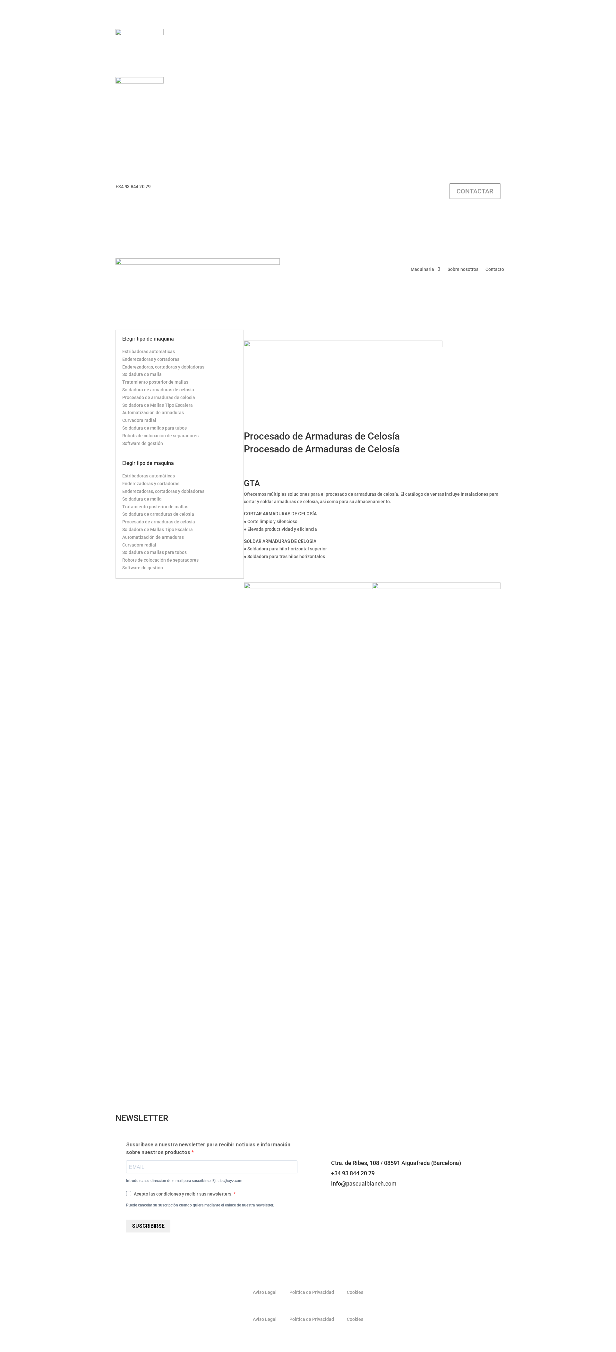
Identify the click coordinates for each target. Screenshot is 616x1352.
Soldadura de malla (142, 374)
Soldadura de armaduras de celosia (158, 389)
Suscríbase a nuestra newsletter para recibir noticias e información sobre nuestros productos (208, 1148)
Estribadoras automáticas (148, 351)
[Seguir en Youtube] (369, 188)
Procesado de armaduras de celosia (158, 397)
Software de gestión (142, 443)
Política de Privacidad (311, 1292)
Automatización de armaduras (153, 412)
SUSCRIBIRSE (148, 1226)
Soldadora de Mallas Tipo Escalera (157, 405)
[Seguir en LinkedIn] (356, 188)
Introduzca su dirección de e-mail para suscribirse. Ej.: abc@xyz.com (184, 1181)
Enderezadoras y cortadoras (150, 359)
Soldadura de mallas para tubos (154, 428)
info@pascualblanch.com (189, 186)
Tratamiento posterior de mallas (155, 382)
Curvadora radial (139, 420)
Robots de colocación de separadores (160, 435)
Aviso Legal (265, 1292)
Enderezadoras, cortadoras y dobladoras (163, 366)
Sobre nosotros (463, 269)
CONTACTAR (475, 191)
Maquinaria (422, 269)
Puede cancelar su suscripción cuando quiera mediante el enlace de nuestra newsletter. (200, 1205)
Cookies (355, 1292)
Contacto (494, 269)
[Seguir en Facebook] (343, 188)
